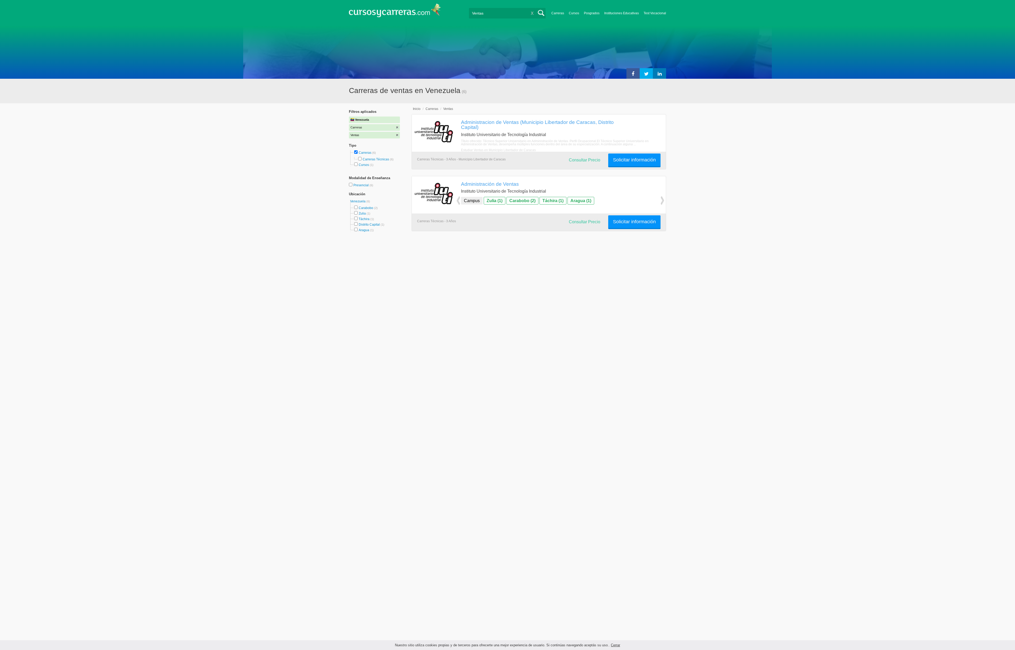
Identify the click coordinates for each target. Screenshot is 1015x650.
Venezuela (358, 201)
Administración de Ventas (490, 184)
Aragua (364, 230)
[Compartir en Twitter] (646, 73)
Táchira (364, 219)
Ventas (448, 109)
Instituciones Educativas (621, 13)
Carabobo (366, 208)
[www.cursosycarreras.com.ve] (395, 12)
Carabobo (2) (522, 200)
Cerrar (615, 645)
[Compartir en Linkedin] (659, 73)
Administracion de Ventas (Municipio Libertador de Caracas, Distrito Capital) (537, 124)
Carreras (557, 13)
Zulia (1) (494, 200)
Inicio (417, 109)
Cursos (574, 13)
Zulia (362, 213)
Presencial (361, 185)
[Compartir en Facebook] (633, 73)
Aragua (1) (580, 200)
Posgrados (591, 13)
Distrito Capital (369, 224)
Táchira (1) (553, 200)
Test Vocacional (655, 13)
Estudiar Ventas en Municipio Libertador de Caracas (498, 150)
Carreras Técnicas (376, 159)
